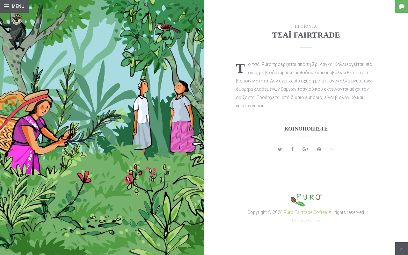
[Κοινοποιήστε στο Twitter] (280, 149)
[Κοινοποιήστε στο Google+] (305, 149)
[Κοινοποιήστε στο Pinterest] (319, 149)
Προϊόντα (306, 26)
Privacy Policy (306, 220)
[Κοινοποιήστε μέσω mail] (332, 149)
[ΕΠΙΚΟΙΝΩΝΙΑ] (401, 6)
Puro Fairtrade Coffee (305, 212)
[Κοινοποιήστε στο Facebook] (292, 149)
